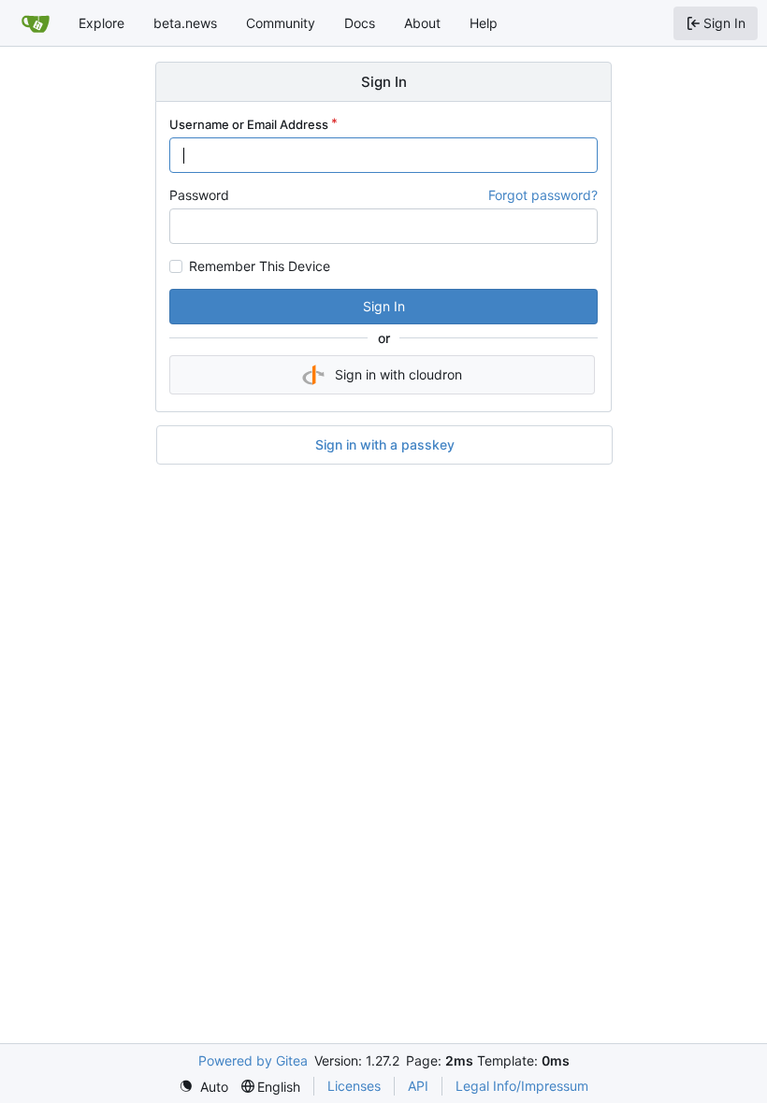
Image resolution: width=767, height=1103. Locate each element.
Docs (359, 23)
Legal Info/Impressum (522, 1086)
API (418, 1086)
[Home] (35, 23)
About (422, 23)
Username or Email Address (248, 124)
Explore (101, 23)
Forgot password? (543, 195)
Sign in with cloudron (398, 374)
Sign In (384, 306)
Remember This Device (259, 266)
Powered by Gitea (253, 1060)
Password (199, 195)
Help (484, 23)
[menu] (203, 1087)
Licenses (354, 1086)
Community (280, 23)
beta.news (185, 23)
